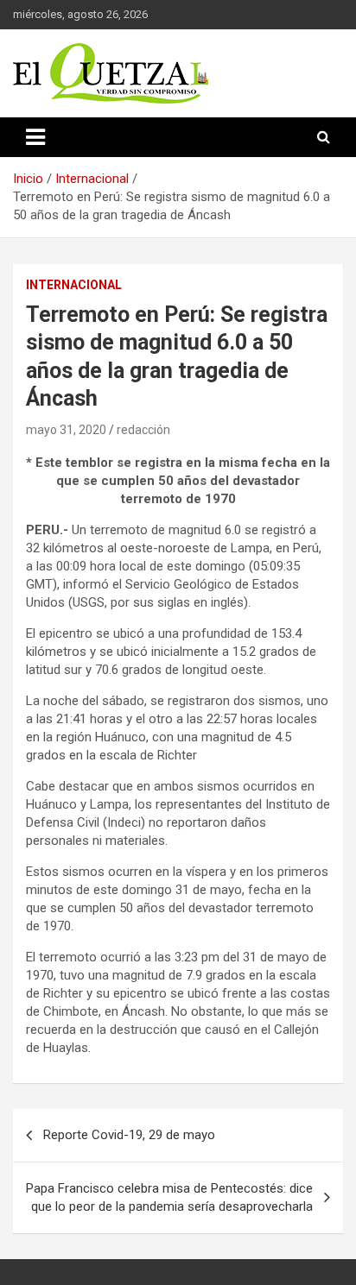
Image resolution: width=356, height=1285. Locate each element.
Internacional (74, 285)
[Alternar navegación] (35, 137)
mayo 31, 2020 (66, 430)
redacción (143, 430)
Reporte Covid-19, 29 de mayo (129, 1135)
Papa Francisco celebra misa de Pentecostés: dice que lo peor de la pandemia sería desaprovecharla (169, 1197)
